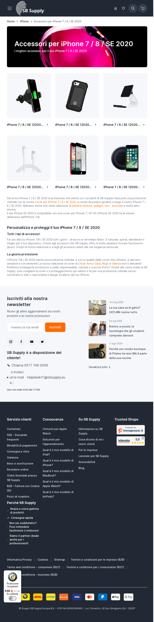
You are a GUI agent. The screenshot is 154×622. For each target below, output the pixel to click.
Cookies (43, 559)
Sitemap (59, 559)
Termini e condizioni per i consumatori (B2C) (95, 567)
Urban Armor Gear (89, 263)
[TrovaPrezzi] (131, 429)
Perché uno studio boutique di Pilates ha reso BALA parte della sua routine (128, 353)
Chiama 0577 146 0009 (30, 365)
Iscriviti (55, 327)
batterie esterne (82, 205)
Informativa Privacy (19, 559)
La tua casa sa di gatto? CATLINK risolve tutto (124, 310)
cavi (107, 205)
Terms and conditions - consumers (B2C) (33, 567)
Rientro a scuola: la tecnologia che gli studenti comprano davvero (126, 331)
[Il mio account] (115, 8)
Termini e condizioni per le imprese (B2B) (98, 559)
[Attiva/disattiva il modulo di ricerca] (132, 8)
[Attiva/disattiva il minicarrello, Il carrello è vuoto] (142, 8)
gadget (98, 205)
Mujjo (105, 263)
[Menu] (19, 572)
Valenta (117, 263)
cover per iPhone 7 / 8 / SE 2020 (55, 202)
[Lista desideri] (123, 8)
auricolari (118, 205)
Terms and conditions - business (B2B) (32, 574)
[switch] (12, 598)
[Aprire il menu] (10, 8)
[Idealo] (131, 441)
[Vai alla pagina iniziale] (30, 8)
